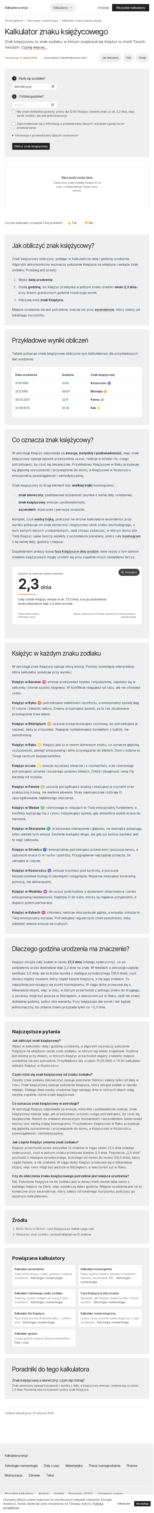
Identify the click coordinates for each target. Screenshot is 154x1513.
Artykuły (100, 8)
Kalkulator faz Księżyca (29, 1317)
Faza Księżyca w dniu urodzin (98, 1297)
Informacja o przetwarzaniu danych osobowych (46, 135)
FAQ (125, 57)
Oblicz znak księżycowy (31, 146)
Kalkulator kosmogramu (94, 1272)
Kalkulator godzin (25, 1337)
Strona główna (14, 20)
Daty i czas (51, 1469)
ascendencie (104, 310)
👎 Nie (88, 223)
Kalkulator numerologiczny (96, 1317)
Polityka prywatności (16, 1507)
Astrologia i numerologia (42, 20)
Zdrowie (34, 1479)
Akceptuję (139, 1503)
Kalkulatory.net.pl (16, 8)
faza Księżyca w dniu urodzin (76, 551)
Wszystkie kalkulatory (127, 8)
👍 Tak (72, 223)
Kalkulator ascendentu (29, 1272)
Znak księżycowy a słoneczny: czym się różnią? (48, 1384)
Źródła (139, 57)
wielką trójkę (44, 519)
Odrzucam (120, 1503)
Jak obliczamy (107, 57)
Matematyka (74, 1469)
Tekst (50, 1479)
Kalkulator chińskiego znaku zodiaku (38, 1297)
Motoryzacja (13, 1479)
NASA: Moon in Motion (30, 1232)
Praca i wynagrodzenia (104, 1469)
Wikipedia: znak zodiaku (32, 1238)
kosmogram (21, 542)
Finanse (132, 1469)
